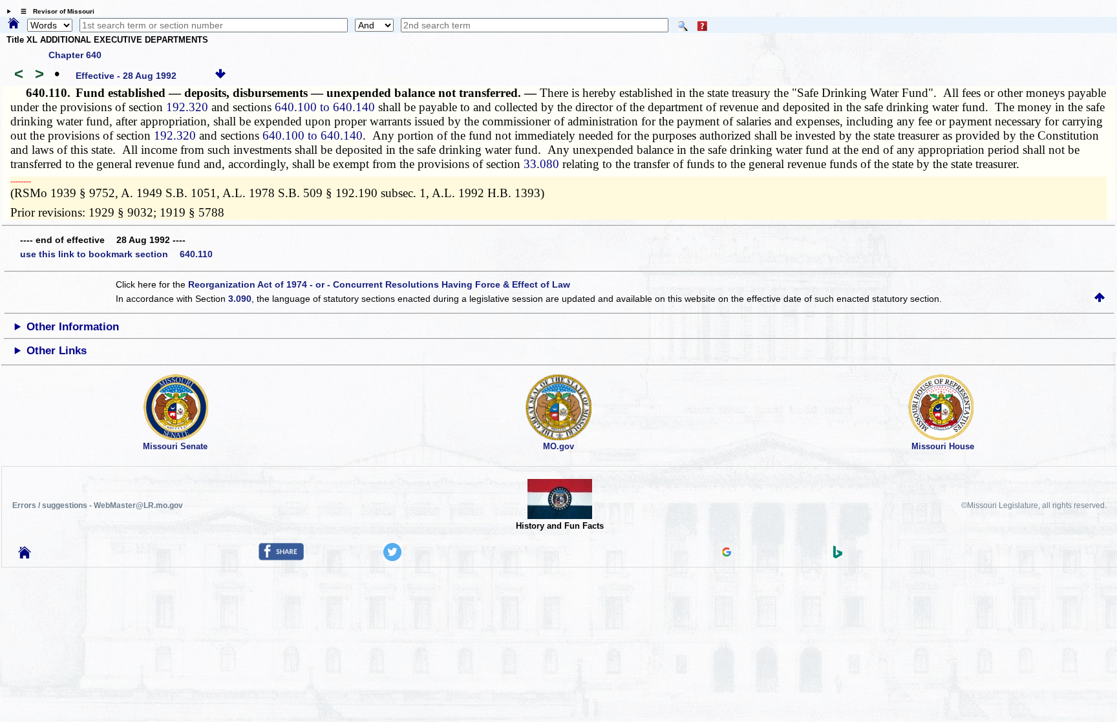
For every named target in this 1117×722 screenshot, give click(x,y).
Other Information (73, 327)
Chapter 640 (74, 55)
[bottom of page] (220, 75)
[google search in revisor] (726, 553)
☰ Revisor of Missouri (54, 11)
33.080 (541, 164)
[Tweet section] (392, 558)
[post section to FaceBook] (281, 557)
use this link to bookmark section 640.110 (116, 254)
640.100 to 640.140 (325, 107)
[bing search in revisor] (837, 555)
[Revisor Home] (24, 555)
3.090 (239, 298)
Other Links (57, 351)
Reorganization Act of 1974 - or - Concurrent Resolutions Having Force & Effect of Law (379, 284)
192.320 (187, 107)
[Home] (13, 23)
